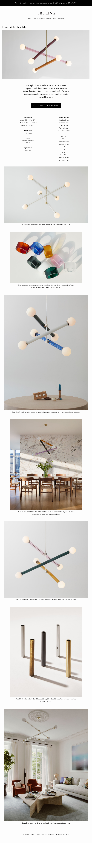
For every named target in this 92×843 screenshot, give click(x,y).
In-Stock (42, 19)
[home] (46, 13)
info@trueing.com (48, 834)
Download (28, 150)
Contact (48, 19)
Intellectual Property (62, 834)
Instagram (61, 19)
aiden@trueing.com (59, 3)
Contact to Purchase (28, 143)
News (54, 19)
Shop (30, 19)
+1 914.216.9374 (72, 3)
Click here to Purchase (46, 105)
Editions (35, 19)
